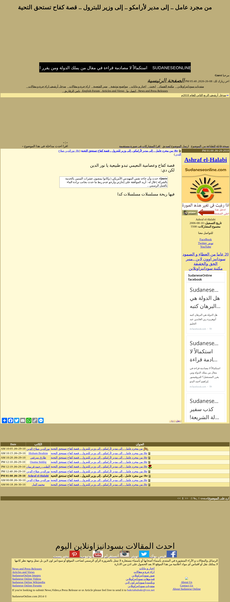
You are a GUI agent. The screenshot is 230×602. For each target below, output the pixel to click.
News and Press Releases (152, 90)
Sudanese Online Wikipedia (28, 582)
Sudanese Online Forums (27, 585)
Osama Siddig (38, 462)
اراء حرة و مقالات (78, 86)
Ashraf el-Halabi (205, 159)
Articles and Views (112, 90)
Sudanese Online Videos (26, 578)
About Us (186, 582)
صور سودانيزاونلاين (143, 575)
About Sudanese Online (187, 589)
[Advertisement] (115, 38)
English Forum (90, 90)
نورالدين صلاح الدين (38, 448)
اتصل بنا (130, 91)
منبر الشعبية (99, 86)
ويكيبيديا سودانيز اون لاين (140, 582)
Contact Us (186, 585)
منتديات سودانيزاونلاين (189, 86)
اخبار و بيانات (137, 86)
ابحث (151, 86)
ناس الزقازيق (71, 91)
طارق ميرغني (38, 457)
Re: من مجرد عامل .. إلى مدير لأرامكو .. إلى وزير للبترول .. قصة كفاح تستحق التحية (129, 150)
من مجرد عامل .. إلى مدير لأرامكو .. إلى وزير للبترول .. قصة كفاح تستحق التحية (97, 448)
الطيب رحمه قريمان (38, 466)
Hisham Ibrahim (38, 453)
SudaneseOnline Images (26, 575)
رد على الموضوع (218, 498)
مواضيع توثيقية (118, 86)
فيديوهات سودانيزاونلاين (140, 579)
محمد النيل (38, 484)
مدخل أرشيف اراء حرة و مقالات (46, 86)
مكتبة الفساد (165, 86)
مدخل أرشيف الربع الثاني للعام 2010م (203, 95)
